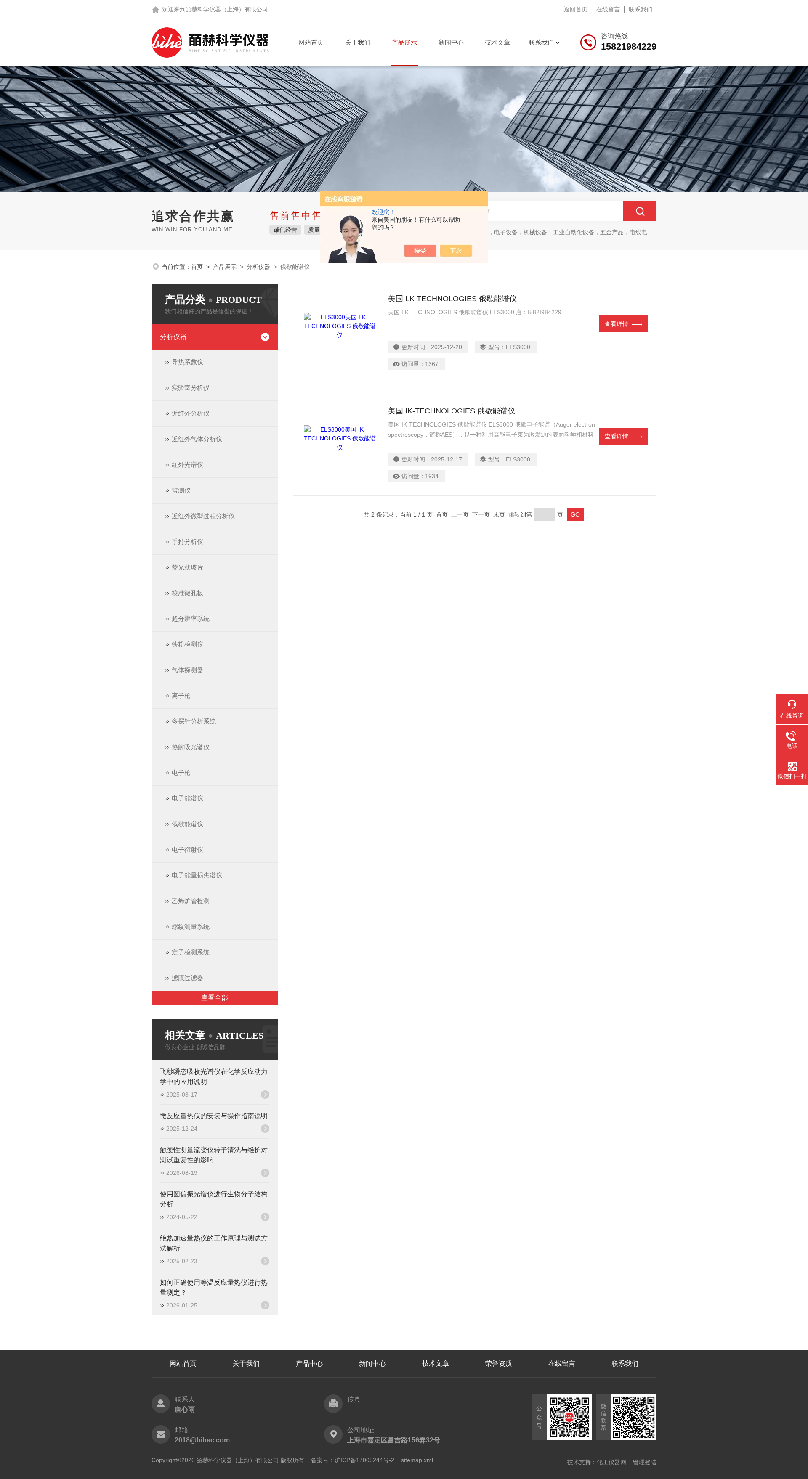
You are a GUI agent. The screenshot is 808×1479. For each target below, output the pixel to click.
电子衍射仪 (187, 849)
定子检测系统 (191, 952)
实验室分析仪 (191, 387)
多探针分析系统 (194, 721)
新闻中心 (451, 42)
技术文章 (497, 42)
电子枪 (181, 772)
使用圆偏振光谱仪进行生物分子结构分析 (214, 1199)
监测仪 (181, 490)
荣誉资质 (498, 1363)
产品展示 (404, 42)
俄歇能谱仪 (187, 823)
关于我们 (357, 42)
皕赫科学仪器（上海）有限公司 (227, 9)
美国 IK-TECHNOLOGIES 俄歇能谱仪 (451, 411)
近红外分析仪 (191, 413)
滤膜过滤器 (187, 977)
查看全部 (214, 997)
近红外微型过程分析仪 (203, 516)
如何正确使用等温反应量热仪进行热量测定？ (214, 1287)
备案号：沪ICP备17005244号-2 (352, 1460)
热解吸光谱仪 (191, 746)
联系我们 (640, 9)
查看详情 (616, 324)
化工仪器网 (611, 1462)
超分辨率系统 (191, 618)
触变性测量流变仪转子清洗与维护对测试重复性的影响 (214, 1155)
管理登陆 (644, 1462)
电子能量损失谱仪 (197, 875)
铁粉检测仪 (187, 644)
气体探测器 (187, 669)
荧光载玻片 (187, 567)
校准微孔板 (187, 592)
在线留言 (608, 9)
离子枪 (181, 695)
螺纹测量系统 (191, 926)
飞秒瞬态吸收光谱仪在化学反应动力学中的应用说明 (214, 1076)
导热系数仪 (187, 362)
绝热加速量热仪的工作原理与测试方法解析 (214, 1243)
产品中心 (309, 1363)
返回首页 (575, 9)
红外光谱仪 (187, 464)
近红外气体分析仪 (197, 439)
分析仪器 (258, 266)
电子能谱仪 (187, 798)
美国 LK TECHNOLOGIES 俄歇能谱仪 (452, 298)
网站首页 (311, 42)
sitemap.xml (417, 1460)
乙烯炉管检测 (191, 900)
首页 (197, 266)
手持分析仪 (187, 541)
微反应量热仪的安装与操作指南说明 (214, 1115)
